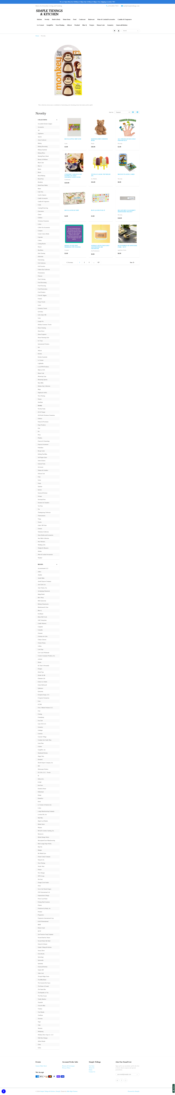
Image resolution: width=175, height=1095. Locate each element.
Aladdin (40, 575)
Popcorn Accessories (43, 444)
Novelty (47, 19)
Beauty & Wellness (43, 159)
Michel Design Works (43, 837)
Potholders (40, 447)
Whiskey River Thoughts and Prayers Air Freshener (100, 247)
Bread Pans (41, 179)
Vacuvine (40, 1018)
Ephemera (40, 688)
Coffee (39, 224)
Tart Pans (40, 506)
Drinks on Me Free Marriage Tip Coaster (72, 246)
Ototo (39, 885)
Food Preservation (42, 289)
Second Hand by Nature (44, 937)
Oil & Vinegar (41, 412)
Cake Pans (40, 192)
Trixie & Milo (41, 1005)
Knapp (39, 795)
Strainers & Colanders (43, 502)
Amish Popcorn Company (44, 581)
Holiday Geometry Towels (44, 324)
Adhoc (39, 571)
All (38, 130)
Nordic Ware (41, 866)
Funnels (40, 298)
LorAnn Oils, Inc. (42, 814)
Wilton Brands (41, 1041)
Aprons (40, 137)
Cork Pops (40, 649)
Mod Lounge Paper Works (44, 843)
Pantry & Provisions (43, 421)
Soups (39, 483)
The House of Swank (43, 986)
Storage (40, 496)
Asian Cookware (42, 140)
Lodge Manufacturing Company (46, 811)
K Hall (39, 782)
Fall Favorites (41, 266)
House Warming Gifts (43, 337)
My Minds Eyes (42, 853)
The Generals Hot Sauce (44, 983)
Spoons (40, 489)
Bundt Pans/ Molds (43, 185)
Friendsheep (41, 717)
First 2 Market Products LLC (45, 707)
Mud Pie (40, 847)
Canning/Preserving (43, 208)
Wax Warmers (41, 541)
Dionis (39, 662)
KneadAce (40, 798)
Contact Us (92, 1072)
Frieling (40, 714)
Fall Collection (41, 263)
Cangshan (40, 626)
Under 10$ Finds (42, 525)
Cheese (39, 214)
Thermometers (41, 515)
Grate (39, 318)
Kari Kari (40, 785)
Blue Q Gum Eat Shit (72, 210)
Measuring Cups (42, 376)
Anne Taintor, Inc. (42, 588)
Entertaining (41, 260)
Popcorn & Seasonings (43, 441)
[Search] (137, 30)
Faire (39, 701)
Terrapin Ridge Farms (43, 976)
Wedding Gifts (41, 545)
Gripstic (40, 746)
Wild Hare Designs (42, 1038)
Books (39, 169)
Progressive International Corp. (46, 918)
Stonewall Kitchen (121, 25)
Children (40, 217)
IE (38, 775)
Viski (39, 1025)
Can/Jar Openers (42, 195)
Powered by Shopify (133, 1091)
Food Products (41, 292)
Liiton (39, 808)
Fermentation (41, 273)
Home (37, 36)
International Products (43, 344)
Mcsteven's (40, 834)
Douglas (40, 669)
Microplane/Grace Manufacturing (46, 840)
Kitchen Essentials (42, 357)
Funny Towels (41, 302)
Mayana (40, 827)
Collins (39, 646)
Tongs (39, 519)
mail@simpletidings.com (131, 6)
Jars (39, 347)
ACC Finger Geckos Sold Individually (126, 139)
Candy (39, 205)
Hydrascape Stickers (43, 769)
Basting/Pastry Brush (43, 156)
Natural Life (41, 860)
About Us (91, 1068)
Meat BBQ (40, 383)
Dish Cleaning (41, 253)
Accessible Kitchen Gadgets (45, 124)
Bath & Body (56, 19)
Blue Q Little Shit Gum (73, 139)
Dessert (40, 247)
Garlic (39, 305)
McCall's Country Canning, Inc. (46, 830)
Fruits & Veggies (42, 295)
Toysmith (40, 1002)
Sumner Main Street (41, 1066)
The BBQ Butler (42, 979)
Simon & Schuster (42, 944)
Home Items (66, 19)
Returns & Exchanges (68, 1066)
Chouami (40, 633)
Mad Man (40, 818)
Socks (39, 480)
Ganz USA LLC (42, 724)
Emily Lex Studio (42, 681)
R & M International (43, 921)
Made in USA (41, 370)
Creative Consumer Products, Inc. (46, 656)
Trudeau (40, 1009)
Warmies (40, 1028)
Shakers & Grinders (43, 470)
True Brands (41, 1012)
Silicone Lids (41, 473)
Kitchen (39, 19)
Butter (39, 188)
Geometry (110, 25)
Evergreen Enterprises (43, 698)
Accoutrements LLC (43, 568)
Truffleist (40, 1015)
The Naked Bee (42, 989)
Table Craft (41, 973)
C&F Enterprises (42, 620)
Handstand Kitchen (43, 753)
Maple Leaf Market (43, 821)
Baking (39, 143)
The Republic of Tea (43, 992)
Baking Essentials (42, 149)
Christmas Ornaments (43, 221)
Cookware (82, 19)
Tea (39, 509)
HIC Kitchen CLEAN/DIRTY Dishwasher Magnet (126, 211)
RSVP (39, 931)
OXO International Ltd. (44, 892)
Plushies (40, 438)
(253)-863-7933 (113, 6)
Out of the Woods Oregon (44, 889)
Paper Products (42, 425)
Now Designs (41, 873)
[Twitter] (117, 1080)
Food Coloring (41, 279)
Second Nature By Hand (44, 941)
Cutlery (40, 240)
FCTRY (40, 704)
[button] (3, 1091)
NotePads (40, 402)
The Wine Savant (42, 996)
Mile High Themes (72, 1091)
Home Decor (41, 331)
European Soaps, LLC (43, 694)
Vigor (39, 1021)
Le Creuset (40, 25)
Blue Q (84, 25)
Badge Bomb (41, 594)
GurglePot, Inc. (42, 750)
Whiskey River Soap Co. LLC (45, 1034)
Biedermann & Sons (43, 607)
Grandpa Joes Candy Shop (44, 740)
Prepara (40, 905)
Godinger (40, 730)
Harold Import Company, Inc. (45, 762)
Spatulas (40, 486)
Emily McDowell (42, 685)
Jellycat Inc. (41, 779)
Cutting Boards (42, 243)
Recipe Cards (41, 451)
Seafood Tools (41, 464)
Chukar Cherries (42, 639)
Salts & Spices (41, 460)
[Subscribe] (137, 1074)
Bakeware (91, 19)
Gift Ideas (40, 311)
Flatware (40, 276)
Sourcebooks (41, 953)
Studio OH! (41, 970)
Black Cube (41, 162)
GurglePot (50, 25)
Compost (40, 230)
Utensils (40, 528)
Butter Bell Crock (42, 617)
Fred (39, 711)
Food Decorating (42, 282)
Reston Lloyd (41, 928)
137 (98, 262)
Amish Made (41, 578)
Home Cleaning (42, 328)
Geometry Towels (42, 308)
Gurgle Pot (40, 321)
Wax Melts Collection (43, 538)
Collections (42, 119)
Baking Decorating (42, 146)
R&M (39, 924)
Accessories (41, 127)
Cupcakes (40, 237)
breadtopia (40, 613)
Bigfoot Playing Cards (126, 174)
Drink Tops (41, 672)
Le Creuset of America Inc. (45, 805)
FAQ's (90, 1070)
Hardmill (40, 759)
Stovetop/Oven (41, 499)
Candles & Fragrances (125, 19)
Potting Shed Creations (44, 902)
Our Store (91, 1066)
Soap (39, 477)
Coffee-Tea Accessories (44, 227)
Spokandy (40, 963)
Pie (38, 431)
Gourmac (40, 733)
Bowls (39, 172)
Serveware (40, 467)
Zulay (39, 1044)
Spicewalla (40, 960)
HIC (39, 766)
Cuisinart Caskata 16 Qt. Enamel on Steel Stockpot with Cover (73, 176)
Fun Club (40, 720)
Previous (70, 262)
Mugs (39, 389)
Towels (39, 522)
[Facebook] (121, 1080)
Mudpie (40, 850)
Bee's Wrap (41, 597)
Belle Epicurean (42, 600)
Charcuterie (41, 211)
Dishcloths (40, 256)
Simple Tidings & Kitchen (44, 947)
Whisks (40, 551)
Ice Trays (40, 340)
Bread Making (41, 175)
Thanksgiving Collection (44, 512)
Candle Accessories (43, 198)
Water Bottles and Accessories (45, 535)
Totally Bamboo (42, 999)
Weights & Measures (43, 548)
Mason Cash (101, 25)
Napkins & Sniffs (42, 392)
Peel (39, 428)
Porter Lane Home (42, 898)
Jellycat (69, 25)
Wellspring (40, 1031)
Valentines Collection (43, 532)
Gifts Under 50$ (42, 315)
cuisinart (40, 659)
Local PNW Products (43, 366)
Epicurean (40, 691)
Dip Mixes (40, 250)
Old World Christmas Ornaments (46, 415)
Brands (40, 564)
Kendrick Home (42, 788)
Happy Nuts (41, 756)
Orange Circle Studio (43, 882)
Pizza (39, 434)
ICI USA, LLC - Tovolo (44, 772)
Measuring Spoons (42, 379)
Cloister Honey (42, 643)
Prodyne (40, 911)
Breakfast (40, 182)
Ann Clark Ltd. (42, 584)
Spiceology (41, 957)
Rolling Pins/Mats (42, 454)
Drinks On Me (41, 675)
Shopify (58, 1091)
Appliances (40, 133)
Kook (39, 801)
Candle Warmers (42, 623)
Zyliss (39, 1047)
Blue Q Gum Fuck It (98, 210)
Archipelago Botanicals (44, 591)
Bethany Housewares (43, 604)
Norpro (91, 25)
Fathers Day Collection (44, 269)
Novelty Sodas (41, 408)
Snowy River (41, 950)
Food (74, 19)
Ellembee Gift (41, 678)
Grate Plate (41, 743)
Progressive (41, 915)
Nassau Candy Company (44, 856)
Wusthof (77, 25)
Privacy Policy (66, 1068)
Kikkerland (41, 792)
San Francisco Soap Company (45, 934)
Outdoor (40, 418)
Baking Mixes (41, 153)
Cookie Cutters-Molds (43, 234)
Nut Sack (40, 879)
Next (131, 262)
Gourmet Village (42, 737)
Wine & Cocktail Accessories (106, 19)
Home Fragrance (42, 334)
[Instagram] (125, 1080)
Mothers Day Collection (44, 386)
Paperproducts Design (43, 895)
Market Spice (41, 824)
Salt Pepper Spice (42, 457)
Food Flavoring (42, 285)
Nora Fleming (60, 25)
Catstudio (40, 630)
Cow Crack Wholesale (43, 652)
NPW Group (41, 876)
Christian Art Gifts (42, 636)
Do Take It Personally (43, 665)
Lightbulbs (40, 363)
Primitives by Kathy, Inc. (44, 908)
